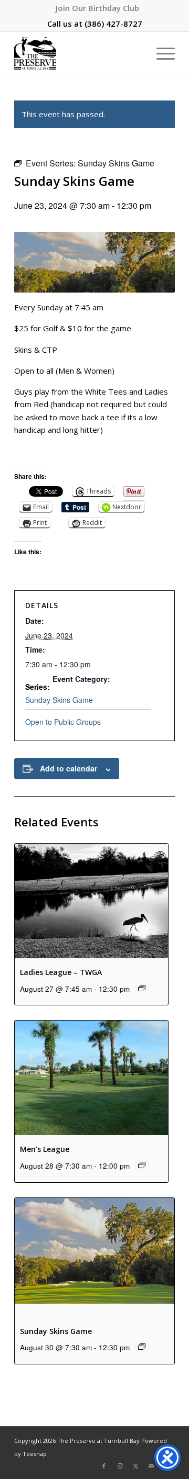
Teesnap (35, 1454)
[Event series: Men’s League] (141, 1165)
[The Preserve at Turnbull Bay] (78, 53)
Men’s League (44, 1149)
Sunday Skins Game (59, 699)
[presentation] (91, 901)
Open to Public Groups (63, 721)
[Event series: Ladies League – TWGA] (141, 988)
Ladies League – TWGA (61, 972)
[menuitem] (97, 7)
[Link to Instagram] (120, 1466)
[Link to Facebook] (104, 1466)
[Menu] (160, 53)
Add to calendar (68, 768)
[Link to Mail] (151, 1466)
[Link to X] (135, 1466)
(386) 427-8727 (113, 23)
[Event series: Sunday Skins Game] (141, 1346)
